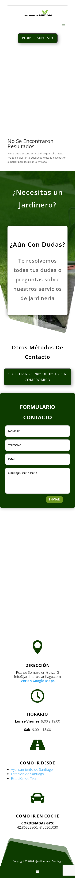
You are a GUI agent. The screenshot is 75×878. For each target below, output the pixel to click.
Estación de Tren (24, 778)
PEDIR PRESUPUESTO (37, 38)
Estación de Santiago (27, 774)
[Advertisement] (37, 89)
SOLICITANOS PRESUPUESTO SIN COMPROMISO (37, 376)
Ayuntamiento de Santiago (32, 769)
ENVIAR (54, 499)
